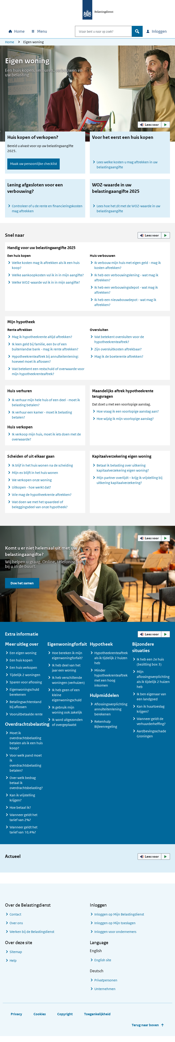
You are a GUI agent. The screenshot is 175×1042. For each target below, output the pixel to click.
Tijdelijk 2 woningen (25, 675)
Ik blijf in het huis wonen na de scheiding (42, 465)
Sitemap (16, 952)
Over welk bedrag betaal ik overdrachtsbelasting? (26, 783)
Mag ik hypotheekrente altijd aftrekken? (42, 337)
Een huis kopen (21, 660)
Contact (15, 914)
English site (102, 960)
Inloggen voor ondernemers (115, 931)
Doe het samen (22, 583)
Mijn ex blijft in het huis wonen (35, 472)
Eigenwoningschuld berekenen (24, 692)
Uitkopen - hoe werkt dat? (31, 487)
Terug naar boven (145, 1025)
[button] (154, 124)
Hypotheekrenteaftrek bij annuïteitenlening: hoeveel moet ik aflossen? (45, 359)
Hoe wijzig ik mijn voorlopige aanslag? (125, 418)
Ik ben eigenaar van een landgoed (151, 696)
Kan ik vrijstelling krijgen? (22, 797)
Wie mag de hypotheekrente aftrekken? (42, 494)
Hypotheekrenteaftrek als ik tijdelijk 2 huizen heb (111, 658)
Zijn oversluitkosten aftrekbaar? (118, 349)
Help (13, 960)
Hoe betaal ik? (20, 807)
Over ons (16, 923)
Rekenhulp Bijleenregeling (105, 724)
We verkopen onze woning (32, 480)
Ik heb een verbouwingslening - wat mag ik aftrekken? (126, 277)
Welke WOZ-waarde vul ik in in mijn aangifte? (46, 282)
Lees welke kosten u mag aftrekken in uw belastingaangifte (127, 164)
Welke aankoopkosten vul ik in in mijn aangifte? (48, 275)
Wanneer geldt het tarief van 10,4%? (23, 829)
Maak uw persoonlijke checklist (33, 163)
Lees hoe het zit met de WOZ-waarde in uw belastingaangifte (128, 208)
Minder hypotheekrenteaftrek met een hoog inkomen (111, 678)
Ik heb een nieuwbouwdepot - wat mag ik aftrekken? (125, 302)
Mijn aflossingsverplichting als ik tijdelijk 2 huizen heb (153, 679)
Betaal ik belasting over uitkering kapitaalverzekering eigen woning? (123, 468)
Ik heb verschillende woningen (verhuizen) (68, 680)
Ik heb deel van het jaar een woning (66, 667)
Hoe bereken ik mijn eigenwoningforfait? (67, 655)
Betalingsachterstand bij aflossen (25, 704)
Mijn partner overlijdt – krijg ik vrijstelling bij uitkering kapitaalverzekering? (129, 480)
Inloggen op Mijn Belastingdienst (119, 914)
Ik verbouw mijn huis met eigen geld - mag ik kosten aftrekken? (127, 265)
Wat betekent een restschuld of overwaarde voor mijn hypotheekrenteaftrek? (48, 371)
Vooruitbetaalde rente (26, 714)
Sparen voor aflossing (26, 682)
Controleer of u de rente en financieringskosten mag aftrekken (47, 208)
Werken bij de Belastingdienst (32, 931)
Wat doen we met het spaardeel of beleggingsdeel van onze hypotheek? (40, 504)
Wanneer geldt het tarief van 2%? (23, 817)
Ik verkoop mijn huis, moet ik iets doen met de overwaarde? (46, 436)
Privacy (16, 1014)
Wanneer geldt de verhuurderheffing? (151, 721)
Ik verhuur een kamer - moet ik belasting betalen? (42, 414)
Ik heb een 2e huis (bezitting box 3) (150, 661)
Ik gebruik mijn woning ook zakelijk (67, 709)
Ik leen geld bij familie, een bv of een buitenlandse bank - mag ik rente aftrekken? (45, 346)
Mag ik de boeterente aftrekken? (118, 356)
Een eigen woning (23, 653)
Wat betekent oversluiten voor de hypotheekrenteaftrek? (119, 339)
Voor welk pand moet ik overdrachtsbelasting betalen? (26, 763)
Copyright (65, 1014)
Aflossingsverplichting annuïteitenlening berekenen (110, 709)
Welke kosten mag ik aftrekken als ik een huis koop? (46, 265)
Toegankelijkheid (97, 1014)
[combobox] (103, 31)
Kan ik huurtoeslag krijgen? (151, 709)
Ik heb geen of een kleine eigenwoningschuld (67, 695)
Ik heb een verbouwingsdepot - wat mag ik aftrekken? (126, 290)
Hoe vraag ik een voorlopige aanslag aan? (128, 411)
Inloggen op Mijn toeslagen (115, 923)
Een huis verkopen (23, 667)
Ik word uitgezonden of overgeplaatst (67, 722)
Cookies (39, 1014)
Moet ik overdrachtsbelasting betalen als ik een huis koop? (26, 740)
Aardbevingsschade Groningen (151, 733)
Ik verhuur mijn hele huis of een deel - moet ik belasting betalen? (46, 402)
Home (9, 42)
